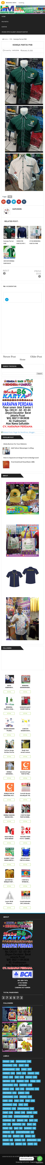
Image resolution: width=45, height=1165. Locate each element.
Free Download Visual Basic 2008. (23, 462)
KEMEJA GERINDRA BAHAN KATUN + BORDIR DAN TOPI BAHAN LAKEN (9, 773)
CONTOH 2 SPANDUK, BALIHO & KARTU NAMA (25, 881)
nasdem (20, 1081)
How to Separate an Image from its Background (21, 458)
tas (5, 1124)
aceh (5, 1101)
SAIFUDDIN (17, 209)
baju (16, 1101)
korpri (28, 1136)
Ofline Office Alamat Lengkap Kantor (15, 32)
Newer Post (9, 356)
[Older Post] (39, 276)
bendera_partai (9, 1069)
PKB (10, 197)
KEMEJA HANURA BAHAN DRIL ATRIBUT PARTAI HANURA (9, 816)
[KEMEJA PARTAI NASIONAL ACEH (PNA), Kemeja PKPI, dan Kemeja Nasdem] (9, 788)
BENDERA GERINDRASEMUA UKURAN (25, 687)
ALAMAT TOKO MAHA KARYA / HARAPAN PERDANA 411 (9, 859)
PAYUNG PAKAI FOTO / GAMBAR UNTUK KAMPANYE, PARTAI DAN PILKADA (25, 838)
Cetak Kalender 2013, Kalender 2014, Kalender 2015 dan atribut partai (25, 902)
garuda (18, 1144)
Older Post (36, 356)
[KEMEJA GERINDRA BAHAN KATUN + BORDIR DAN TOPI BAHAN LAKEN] (9, 766)
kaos (21, 1065)
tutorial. (28, 1077)
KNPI (18, 1073)
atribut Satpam (23, 1108)
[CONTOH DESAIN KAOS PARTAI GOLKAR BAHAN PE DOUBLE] (25, 723)
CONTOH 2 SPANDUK (21, 1116)
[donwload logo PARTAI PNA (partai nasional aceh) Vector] (25, 766)
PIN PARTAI (5, 22)
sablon (21, 1093)
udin (5, 1116)
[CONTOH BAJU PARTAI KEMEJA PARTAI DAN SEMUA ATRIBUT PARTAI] (25, 809)
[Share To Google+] (3, 201)
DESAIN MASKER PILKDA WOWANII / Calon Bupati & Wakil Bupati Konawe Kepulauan (9, 730)
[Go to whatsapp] (39, 1158)
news (24, 1069)
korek (5, 1128)
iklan (29, 1124)
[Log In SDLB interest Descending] (9, 896)
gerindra (6, 1081)
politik (29, 1112)
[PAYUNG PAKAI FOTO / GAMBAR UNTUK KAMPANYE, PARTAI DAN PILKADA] (25, 831)
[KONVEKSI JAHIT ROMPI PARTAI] (25, 701)
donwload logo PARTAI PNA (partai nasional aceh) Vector (25, 773)
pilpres (6, 1089)
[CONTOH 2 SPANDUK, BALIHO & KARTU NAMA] (25, 874)
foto (20, 1104)
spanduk (23, 1085)
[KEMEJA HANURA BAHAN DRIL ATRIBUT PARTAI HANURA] (9, 809)
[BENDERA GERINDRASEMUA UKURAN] (25, 680)
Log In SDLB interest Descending (9, 902)
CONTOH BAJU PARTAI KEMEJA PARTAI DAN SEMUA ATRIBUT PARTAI (25, 816)
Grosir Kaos (7, 1065)
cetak (5, 1112)
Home (3, 16)
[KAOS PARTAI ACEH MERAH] (9, 831)
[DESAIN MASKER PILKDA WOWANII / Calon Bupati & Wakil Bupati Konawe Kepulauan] (9, 723)
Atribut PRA (16, 1124)
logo (27, 1101)
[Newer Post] (4, 273)
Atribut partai (21, 1061)
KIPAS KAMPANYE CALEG (9, 687)
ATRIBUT (6, 1073)
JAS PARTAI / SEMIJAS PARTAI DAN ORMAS (9, 881)
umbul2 (17, 1140)
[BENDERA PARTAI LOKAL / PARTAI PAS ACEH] (9, 701)
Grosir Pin (30, 1089)
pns (31, 1120)
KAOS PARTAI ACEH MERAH (9, 838)
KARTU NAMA (8, 1097)
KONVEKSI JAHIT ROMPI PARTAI (25, 708)
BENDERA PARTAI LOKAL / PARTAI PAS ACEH (9, 708)
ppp (16, 1128)
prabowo (28, 1128)
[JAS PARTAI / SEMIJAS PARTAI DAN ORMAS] (9, 874)
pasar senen (8, 1085)
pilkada (20, 1120)
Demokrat (7, 1108)
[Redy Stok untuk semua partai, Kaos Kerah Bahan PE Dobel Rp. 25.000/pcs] (25, 744)
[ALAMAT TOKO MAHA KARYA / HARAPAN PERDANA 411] (9, 852)
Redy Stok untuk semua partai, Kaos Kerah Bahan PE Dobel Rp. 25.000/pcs (25, 751)
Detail (9, 692)
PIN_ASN (23, 1097)
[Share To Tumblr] (24, 201)
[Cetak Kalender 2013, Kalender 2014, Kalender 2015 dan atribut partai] (25, 896)
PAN (5, 1136)
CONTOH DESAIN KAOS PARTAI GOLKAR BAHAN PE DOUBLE (25, 730)
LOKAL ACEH (32, 1140)
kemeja (6, 1061)
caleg (33, 1081)
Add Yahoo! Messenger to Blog (22, 448)
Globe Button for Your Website (15, 444)
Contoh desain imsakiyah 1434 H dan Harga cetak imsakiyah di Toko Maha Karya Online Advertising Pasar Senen (25, 794)
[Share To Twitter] (13, 201)
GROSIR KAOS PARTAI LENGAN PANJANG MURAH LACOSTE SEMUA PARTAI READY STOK (25, 859)
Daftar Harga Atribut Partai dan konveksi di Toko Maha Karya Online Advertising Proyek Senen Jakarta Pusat (9, 751)
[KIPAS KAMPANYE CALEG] (9, 680)
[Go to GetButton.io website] (39, 1162)
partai (17, 1112)
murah (6, 1140)
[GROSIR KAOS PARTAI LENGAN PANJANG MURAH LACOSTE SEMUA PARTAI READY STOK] (25, 852)
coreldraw (7, 1120)
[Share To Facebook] (8, 201)
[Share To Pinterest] (19, 201)
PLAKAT (16, 1136)
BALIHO (31, 1073)
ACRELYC (6, 1132)
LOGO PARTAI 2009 (23, 1132)
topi (17, 1077)
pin (17, 1089)
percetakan (7, 1104)
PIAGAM (6, 1144)
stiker (5, 1077)
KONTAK (4, 27)
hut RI (30, 1144)
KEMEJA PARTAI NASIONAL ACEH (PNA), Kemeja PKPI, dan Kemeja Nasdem (9, 794)
